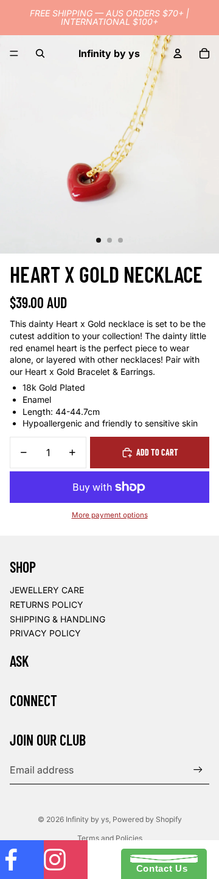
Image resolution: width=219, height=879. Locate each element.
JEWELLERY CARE (47, 590)
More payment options (110, 515)
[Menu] (14, 53)
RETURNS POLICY (46, 604)
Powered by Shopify (147, 819)
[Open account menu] (177, 53)
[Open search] (40, 53)
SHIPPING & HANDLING (57, 619)
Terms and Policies (109, 838)
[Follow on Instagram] (66, 859)
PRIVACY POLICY (45, 633)
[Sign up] (198, 769)
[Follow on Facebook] (22, 859)
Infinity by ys (87, 819)
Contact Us (158, 868)
